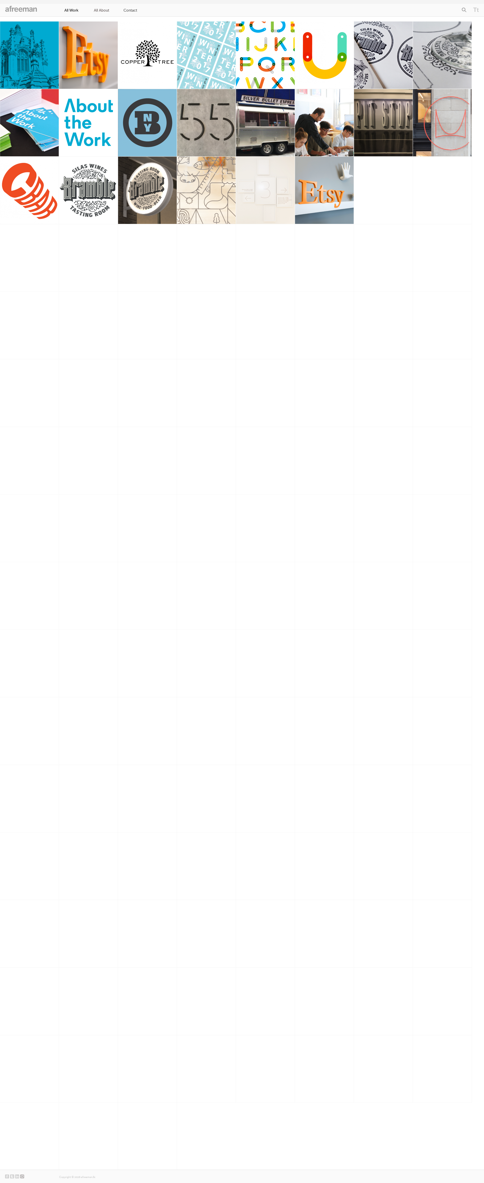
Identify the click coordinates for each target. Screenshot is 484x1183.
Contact (130, 10)
